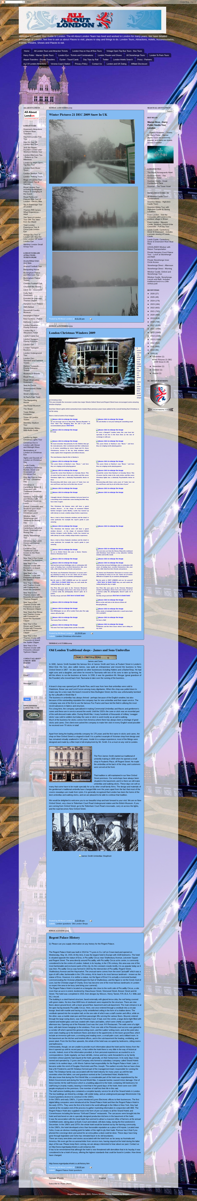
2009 (152, 353)
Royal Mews (28, 377)
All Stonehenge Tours (135, 55)
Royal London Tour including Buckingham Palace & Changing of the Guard (32, 190)
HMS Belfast (28, 307)
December (157, 357)
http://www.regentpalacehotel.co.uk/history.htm (69, 1163)
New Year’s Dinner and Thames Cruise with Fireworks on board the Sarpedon (31, 586)
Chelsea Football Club (32, 283)
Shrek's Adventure (31, 394)
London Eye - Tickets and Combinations (75, 55)
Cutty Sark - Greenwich (28, 294)
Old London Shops (80, 924)
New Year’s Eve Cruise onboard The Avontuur (33, 559)
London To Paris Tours (159, 55)
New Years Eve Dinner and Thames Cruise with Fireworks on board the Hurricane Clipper (32, 616)
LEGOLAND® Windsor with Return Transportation (158, 248)
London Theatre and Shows (110, 55)
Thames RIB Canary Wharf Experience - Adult (32, 212)
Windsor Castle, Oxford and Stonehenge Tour (159, 273)
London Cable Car (31, 336)
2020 (152, 315)
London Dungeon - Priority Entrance (31, 340)
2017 (152, 325)
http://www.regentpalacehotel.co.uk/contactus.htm (73, 1147)
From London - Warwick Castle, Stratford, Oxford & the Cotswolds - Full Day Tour (160, 224)
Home (26, 51)
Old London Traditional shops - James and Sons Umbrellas (89, 650)
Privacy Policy (81, 64)
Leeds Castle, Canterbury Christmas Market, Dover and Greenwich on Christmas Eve (32, 469)
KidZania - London (31, 322)
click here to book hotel (61, 582)
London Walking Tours (32, 177)
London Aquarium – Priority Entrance (31, 326)
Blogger (126, 1194)
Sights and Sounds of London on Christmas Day (32, 460)
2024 (152, 301)
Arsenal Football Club (32, 266)
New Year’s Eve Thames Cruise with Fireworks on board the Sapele (31, 567)
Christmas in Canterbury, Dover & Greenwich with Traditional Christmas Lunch (32, 489)
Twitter (106, 59)
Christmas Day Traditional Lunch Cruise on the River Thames (31, 552)
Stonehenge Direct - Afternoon (160, 265)
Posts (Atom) (66, 1184)
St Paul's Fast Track (31, 397)
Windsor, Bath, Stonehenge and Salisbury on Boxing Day (31, 519)
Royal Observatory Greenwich (31, 381)
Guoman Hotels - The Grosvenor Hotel (156, 177)
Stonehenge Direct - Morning (159, 269)
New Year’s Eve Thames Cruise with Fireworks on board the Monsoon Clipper (32, 605)
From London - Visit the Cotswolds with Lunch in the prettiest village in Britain (159, 217)
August (156, 373)
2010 (152, 350)
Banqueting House (31, 270)
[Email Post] (91, 319)
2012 (152, 343)
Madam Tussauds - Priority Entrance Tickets (31, 368)
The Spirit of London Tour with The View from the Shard (32, 219)
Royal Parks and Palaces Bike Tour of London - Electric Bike (32, 199)
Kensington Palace (31, 316)
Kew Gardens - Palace (32, 319)
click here (70, 426)
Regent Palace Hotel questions (69, 1170)
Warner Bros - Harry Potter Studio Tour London (157, 125)
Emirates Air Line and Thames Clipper (32, 299)
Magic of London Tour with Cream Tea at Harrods (32, 182)
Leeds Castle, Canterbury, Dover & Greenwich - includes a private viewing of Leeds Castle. (160, 233)
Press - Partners (144, 59)
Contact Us (97, 64)
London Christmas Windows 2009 (72, 332)
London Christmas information (68, 636)
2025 (152, 297)
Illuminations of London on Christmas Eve (32, 452)
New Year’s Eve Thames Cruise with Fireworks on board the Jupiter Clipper (31, 639)
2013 (152, 339)
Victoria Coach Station (60, 64)
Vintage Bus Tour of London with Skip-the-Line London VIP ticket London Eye (32, 238)
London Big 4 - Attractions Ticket (30, 332)
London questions (63, 924)
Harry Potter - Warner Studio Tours (38, 55)
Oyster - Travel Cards (69, 59)
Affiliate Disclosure (139, 64)
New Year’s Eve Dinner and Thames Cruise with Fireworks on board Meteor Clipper (32, 628)
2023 (152, 304)
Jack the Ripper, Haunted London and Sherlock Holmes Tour (32, 150)
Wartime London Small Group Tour (33, 246)
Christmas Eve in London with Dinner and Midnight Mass (31, 445)
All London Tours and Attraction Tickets (51, 51)
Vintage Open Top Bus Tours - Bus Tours (124, 51)
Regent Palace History (64, 937)
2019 (152, 318)
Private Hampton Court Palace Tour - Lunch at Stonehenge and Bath (160, 254)
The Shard (27, 409)
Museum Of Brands (31, 374)
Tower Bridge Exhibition (29, 413)
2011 (152, 347)
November (157, 366)
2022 (152, 308)
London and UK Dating (116, 64)
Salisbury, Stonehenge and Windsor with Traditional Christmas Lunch (32, 500)
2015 (152, 332)
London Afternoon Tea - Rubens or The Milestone (32, 157)
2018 (152, 322)
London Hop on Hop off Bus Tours (87, 51)
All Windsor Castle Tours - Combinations (158, 197)
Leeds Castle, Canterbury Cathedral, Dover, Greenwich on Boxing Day (32, 529)
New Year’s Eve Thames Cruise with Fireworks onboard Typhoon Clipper (31, 649)
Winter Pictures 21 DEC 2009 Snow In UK (78, 114)
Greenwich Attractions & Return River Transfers (32, 131)
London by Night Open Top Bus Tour (33, 164)
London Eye (28, 345)
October (156, 370)
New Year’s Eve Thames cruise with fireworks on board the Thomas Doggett (32, 596)
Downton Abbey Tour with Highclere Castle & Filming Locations (158, 209)
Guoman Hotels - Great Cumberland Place (157, 182)
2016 (152, 329)
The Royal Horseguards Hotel (160, 172)
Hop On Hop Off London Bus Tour (30, 143)
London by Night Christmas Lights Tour (32, 438)
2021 (152, 311)
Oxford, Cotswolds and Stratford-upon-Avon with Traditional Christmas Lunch (33, 510)
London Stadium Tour (32, 173)
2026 (152, 294)
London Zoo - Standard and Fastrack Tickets (33, 360)
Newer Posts (56, 1178)
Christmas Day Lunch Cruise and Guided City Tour (32, 543)
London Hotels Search (123, 59)
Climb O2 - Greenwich (32, 290)
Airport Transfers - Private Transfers (39, 59)
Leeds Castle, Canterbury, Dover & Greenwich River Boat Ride (160, 242)
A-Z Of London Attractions (34, 64)
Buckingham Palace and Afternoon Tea (31, 274)
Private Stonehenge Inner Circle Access (158, 261)
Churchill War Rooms (32, 287)
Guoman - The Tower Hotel (159, 186)
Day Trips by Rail (90, 59)
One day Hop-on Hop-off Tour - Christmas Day (32, 479)
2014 (152, 336)
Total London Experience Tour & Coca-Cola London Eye (31, 228)
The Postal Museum (31, 406)
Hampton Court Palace (33, 304)
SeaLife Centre (29, 385)
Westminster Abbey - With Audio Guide (32, 429)
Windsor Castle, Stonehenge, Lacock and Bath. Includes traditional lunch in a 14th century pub (159, 280)
